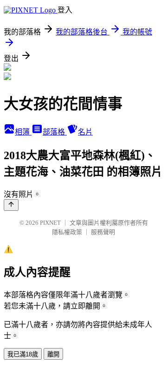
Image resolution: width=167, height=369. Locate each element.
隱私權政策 (67, 231)
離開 (53, 354)
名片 (85, 132)
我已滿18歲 (22, 354)
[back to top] (11, 205)
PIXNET (50, 222)
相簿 (23, 132)
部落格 (55, 132)
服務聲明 (103, 231)
